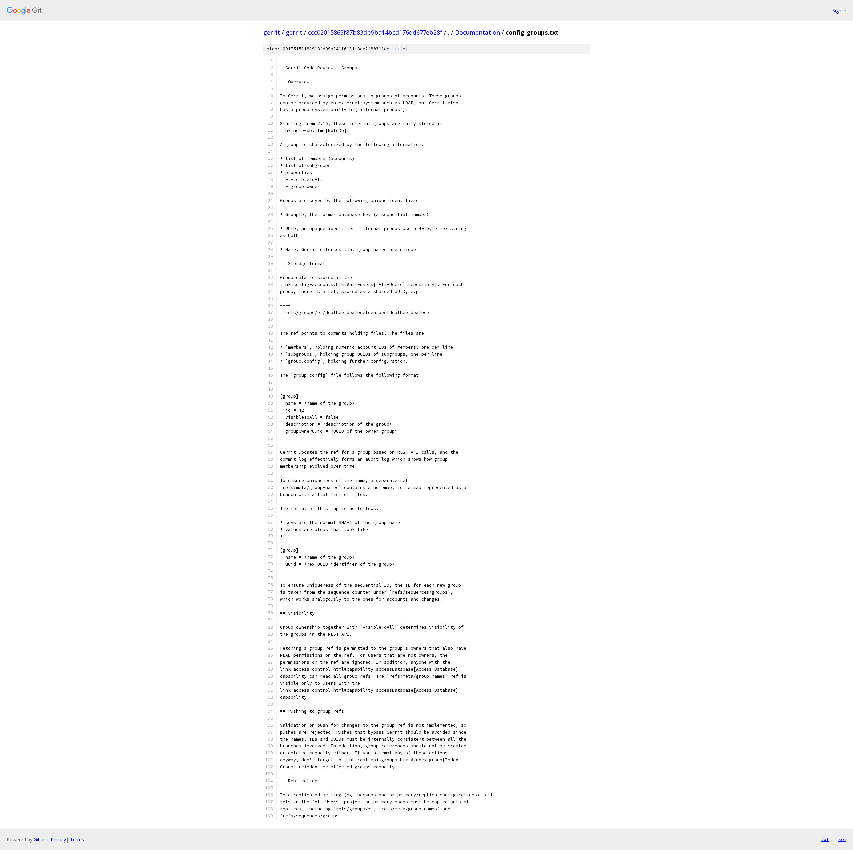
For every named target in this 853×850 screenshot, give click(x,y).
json (841, 839)
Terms (77, 839)
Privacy (58, 839)
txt (825, 839)
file (400, 49)
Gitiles (40, 839)
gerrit (271, 32)
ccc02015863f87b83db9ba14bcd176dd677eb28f (375, 32)
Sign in (839, 10)
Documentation (477, 32)
